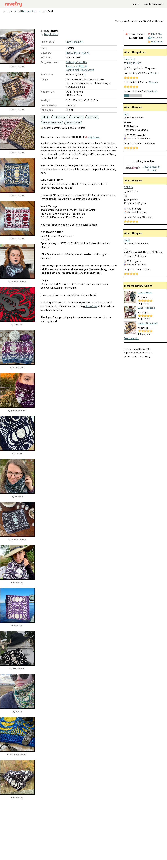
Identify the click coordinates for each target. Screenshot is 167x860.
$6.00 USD (136, 38)
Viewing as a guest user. (139, 21)
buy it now (93, 137)
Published (46, 57)
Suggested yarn (49, 62)
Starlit (127, 240)
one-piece (77, 117)
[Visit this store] (133, 168)
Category (46, 52)
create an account (154, 4)
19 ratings (152, 91)
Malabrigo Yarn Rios (76, 62)
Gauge (44, 79)
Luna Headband (146, 307)
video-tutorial (73, 123)
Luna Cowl (129, 59)
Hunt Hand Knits (28, 11)
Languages (47, 109)
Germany (151, 170)
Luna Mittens (145, 292)
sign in (135, 4)
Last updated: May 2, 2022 (136, 356)
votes (153, 73)
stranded (92, 117)
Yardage (45, 100)
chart (45, 117)
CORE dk (128, 187)
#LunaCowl (91, 306)
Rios (126, 114)
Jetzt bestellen (151, 166)
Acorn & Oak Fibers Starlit (80, 69)
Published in (47, 41)
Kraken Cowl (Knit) (148, 323)
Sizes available (49, 105)
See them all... (131, 338)
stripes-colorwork (52, 123)
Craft (43, 47)
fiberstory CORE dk (76, 66)
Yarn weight (47, 74)
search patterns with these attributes (64, 127)
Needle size (47, 91)
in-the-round (60, 117)
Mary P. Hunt (51, 34)
